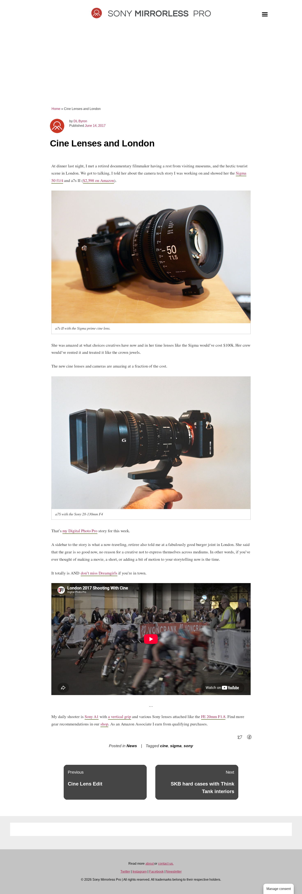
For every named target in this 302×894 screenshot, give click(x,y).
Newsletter (174, 871)
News (132, 746)
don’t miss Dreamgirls (99, 573)
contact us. (165, 863)
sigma (176, 746)
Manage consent (278, 889)
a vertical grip (119, 716)
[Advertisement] (151, 68)
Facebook (156, 871)
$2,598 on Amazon (98, 180)
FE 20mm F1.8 (213, 716)
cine (164, 746)
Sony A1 (92, 716)
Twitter (125, 871)
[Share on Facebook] (250, 738)
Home (56, 109)
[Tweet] (241, 738)
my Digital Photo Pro (79, 530)
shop (104, 724)
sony (188, 746)
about (149, 863)
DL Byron (80, 121)
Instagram (140, 871)
